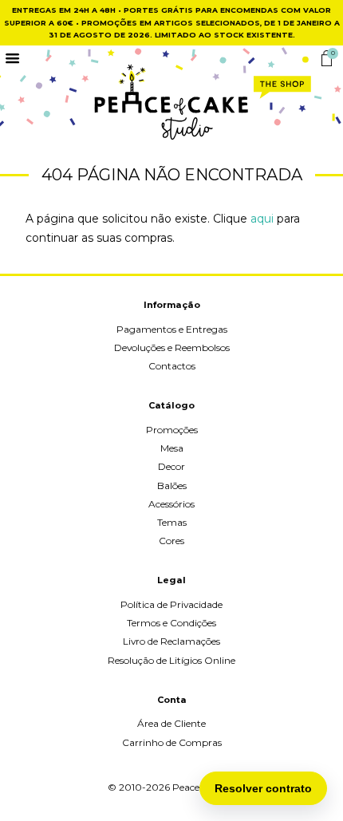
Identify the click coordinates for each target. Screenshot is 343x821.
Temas (172, 522)
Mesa (171, 448)
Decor (171, 466)
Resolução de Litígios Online (171, 660)
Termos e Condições (171, 623)
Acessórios (171, 504)
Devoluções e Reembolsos (172, 347)
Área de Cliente (171, 723)
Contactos (171, 366)
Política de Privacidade (171, 604)
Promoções (172, 430)
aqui (262, 218)
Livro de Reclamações (171, 641)
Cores (171, 541)
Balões (172, 485)
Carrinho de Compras (172, 742)
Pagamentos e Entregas (171, 329)
